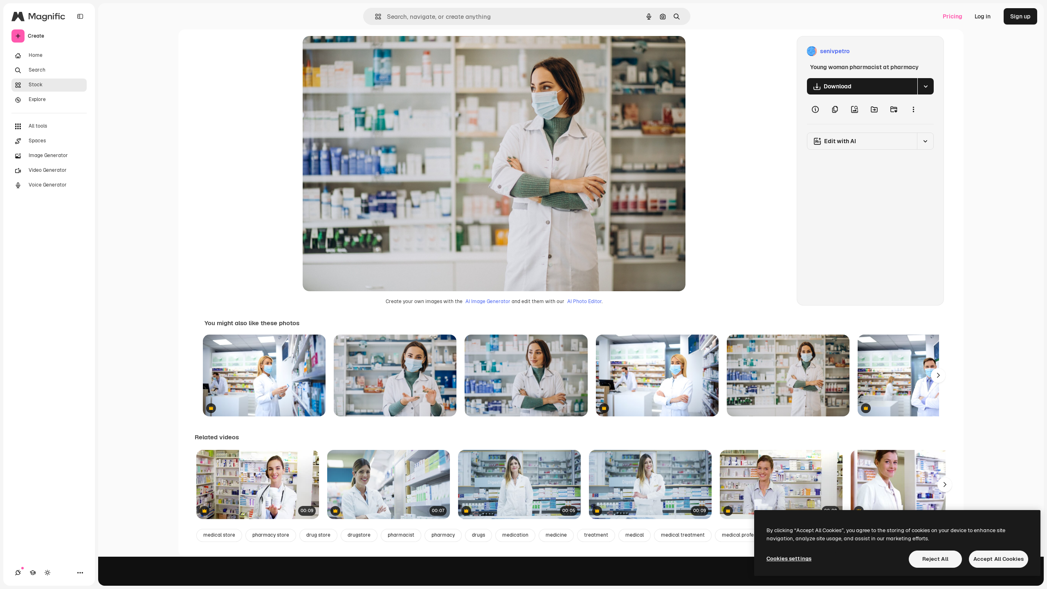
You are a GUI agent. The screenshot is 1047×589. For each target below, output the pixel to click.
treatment (596, 535)
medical (634, 535)
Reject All (935, 558)
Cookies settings (788, 558)
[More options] (913, 109)
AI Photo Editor (584, 301)
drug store (318, 535)
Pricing (952, 16)
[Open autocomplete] (375, 16)
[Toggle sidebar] (80, 16)
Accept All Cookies (998, 558)
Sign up (1020, 16)
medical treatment (683, 535)
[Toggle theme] (47, 572)
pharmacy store (270, 535)
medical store (219, 535)
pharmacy (443, 535)
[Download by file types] (925, 86)
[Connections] (18, 572)
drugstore (359, 535)
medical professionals (747, 535)
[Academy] (32, 572)
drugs (478, 535)
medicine (556, 535)
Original (355, 51)
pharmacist (401, 535)
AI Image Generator (487, 301)
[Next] (938, 375)
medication (515, 535)
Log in (983, 16)
